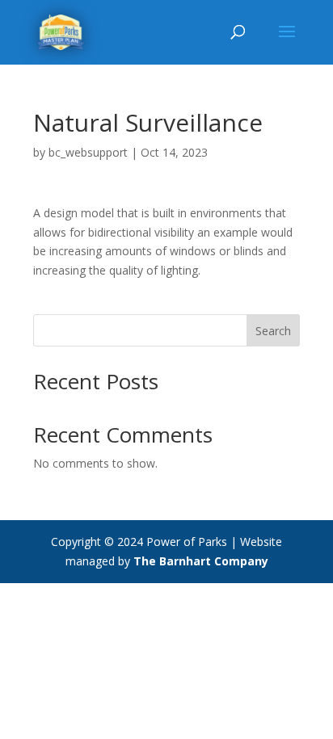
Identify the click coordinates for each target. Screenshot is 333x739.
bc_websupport (88, 152)
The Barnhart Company (200, 561)
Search (273, 330)
